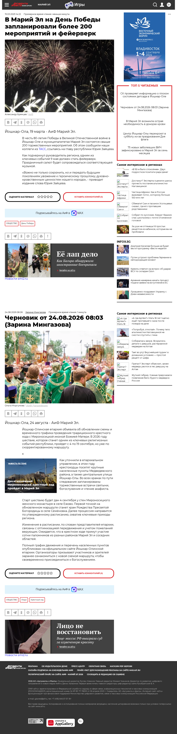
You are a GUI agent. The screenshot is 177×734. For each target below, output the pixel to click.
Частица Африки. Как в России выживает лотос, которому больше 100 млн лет (151, 195)
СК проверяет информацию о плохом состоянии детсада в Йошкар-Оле (144, 95)
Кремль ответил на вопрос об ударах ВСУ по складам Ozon (151, 270)
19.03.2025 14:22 (13, 14)
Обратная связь (97, 666)
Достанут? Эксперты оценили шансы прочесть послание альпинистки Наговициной (152, 183)
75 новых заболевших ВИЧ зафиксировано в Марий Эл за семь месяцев (144, 150)
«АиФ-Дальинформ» (37, 405)
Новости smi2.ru (16, 278)
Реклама (33, 666)
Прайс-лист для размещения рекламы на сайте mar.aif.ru (108, 670)
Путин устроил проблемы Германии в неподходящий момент (151, 258)
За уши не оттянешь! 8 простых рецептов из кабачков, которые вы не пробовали (152, 229)
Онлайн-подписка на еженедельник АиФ (50, 670)
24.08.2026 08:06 (14, 312)
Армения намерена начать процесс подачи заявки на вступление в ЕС (150, 281)
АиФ (30, 114)
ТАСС (42, 149)
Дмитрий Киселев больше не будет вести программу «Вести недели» (150, 247)
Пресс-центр (78, 666)
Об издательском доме (54, 666)
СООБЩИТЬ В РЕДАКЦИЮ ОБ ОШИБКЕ (106, 674)
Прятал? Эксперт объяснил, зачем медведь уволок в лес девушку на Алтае (150, 366)
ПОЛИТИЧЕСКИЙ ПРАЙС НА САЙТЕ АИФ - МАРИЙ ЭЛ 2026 (55, 674)
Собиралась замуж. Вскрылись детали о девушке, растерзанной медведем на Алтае (149, 344)
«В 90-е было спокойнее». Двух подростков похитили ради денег (150, 170)
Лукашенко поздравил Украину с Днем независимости (149, 293)
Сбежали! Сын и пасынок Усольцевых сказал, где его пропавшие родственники (152, 206)
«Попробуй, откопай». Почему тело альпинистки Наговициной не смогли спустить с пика (151, 332)
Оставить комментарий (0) (88, 197)
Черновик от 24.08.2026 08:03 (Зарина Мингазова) (144, 109)
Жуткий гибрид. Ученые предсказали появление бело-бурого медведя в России (152, 378)
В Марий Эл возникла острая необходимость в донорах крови (144, 123)
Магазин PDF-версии (121, 666)
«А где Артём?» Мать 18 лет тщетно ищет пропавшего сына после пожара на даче (150, 321)
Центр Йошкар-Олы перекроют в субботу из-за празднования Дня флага (144, 136)
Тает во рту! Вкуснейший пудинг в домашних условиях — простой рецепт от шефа (150, 355)
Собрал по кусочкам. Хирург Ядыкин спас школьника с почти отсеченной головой (152, 218)
